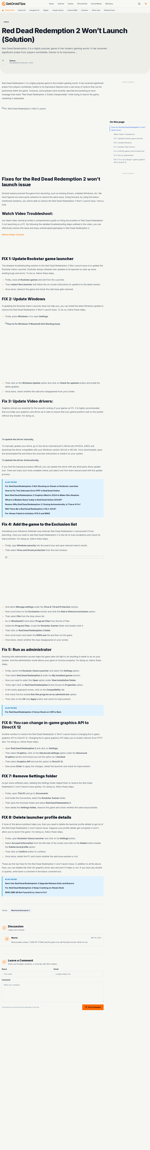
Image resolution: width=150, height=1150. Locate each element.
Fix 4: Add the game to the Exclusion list (129, 151)
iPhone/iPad (82, 4)
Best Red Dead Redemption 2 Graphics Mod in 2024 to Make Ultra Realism (42, 495)
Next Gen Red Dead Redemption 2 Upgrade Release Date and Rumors (39, 883)
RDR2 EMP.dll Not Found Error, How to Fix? (26, 892)
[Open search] (139, 3)
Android (61, 4)
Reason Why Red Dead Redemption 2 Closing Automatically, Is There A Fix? (43, 504)
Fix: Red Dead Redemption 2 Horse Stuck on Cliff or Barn (33, 712)
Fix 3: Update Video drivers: (124, 147)
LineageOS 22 (34, 10)
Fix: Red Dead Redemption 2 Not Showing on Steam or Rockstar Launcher (41, 486)
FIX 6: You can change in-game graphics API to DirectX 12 (129, 161)
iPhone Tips (96, 10)
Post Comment (94, 1007)
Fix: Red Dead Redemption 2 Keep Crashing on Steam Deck (34, 888)
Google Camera (57, 10)
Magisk (45, 10)
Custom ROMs (72, 10)
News (51, 4)
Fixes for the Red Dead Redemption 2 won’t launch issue (128, 128)
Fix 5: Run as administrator (124, 155)
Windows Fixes (109, 10)
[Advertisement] (52, 246)
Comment (6, 980)
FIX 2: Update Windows (123, 143)
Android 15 (21, 10)
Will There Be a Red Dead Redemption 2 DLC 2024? (30, 509)
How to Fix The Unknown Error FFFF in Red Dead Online (32, 491)
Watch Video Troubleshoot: (124, 134)
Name (4, 969)
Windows (109, 4)
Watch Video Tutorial (13, 234)
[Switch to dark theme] (145, 3)
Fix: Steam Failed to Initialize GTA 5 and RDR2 (27, 513)
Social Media (96, 4)
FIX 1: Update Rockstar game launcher (128, 138)
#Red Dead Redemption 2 (20, 910)
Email (56, 969)
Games (70, 4)
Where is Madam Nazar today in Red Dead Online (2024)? (33, 500)
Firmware (84, 10)
